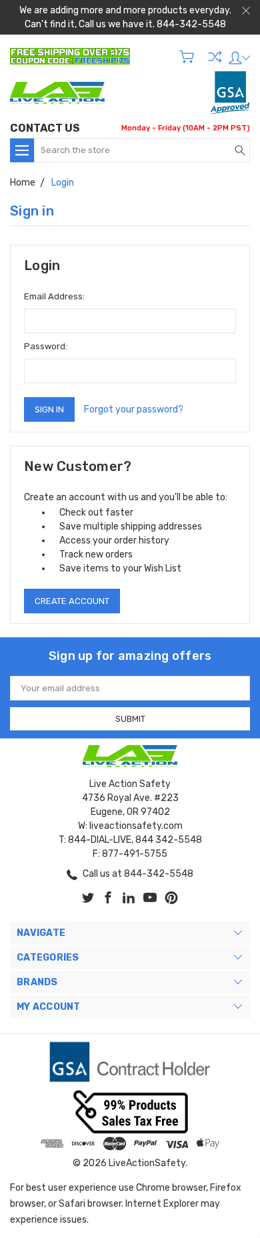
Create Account (72, 601)
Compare (214, 56)
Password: (45, 346)
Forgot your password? (133, 409)
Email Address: (54, 296)
